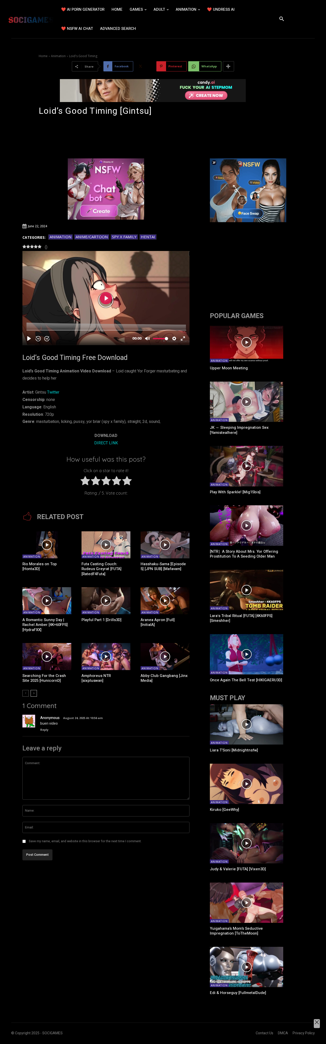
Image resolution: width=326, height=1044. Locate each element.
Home (43, 56)
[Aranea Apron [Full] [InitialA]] (165, 600)
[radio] (85, 482)
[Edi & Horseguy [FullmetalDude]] (246, 967)
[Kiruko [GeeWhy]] (246, 784)
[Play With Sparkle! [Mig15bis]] (246, 466)
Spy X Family (124, 236)
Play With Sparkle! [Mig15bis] (235, 492)
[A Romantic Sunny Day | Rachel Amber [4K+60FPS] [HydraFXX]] (46, 600)
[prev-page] (25, 693)
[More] (228, 66)
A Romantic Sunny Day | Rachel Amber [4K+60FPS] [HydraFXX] (45, 625)
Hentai (148, 236)
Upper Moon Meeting (229, 368)
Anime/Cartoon (92, 236)
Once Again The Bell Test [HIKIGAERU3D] (246, 680)
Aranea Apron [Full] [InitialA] (158, 622)
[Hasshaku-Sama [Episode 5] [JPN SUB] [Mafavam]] (165, 544)
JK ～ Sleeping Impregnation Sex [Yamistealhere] (239, 430)
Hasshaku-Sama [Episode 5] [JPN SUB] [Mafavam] (163, 566)
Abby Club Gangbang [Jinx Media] (164, 678)
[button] (282, 19)
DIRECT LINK (106, 443)
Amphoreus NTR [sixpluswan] (96, 678)
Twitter (53, 392)
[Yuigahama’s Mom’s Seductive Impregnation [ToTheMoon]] (246, 903)
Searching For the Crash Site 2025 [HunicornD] (44, 678)
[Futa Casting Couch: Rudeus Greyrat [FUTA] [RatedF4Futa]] (106, 544)
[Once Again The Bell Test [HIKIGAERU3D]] (246, 654)
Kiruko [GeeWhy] (224, 809)
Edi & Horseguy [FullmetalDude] (238, 993)
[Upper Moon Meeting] (246, 342)
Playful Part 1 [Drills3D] (101, 620)
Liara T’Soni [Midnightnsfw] (234, 750)
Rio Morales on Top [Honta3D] (39, 566)
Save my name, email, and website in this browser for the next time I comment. (85, 841)
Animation (58, 56)
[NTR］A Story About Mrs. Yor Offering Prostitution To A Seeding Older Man (244, 554)
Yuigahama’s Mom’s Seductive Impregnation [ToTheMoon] (236, 931)
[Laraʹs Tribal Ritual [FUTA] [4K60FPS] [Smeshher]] (246, 590)
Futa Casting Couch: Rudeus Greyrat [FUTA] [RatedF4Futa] (101, 569)
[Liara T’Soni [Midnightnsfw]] (246, 724)
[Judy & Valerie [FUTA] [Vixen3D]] (246, 843)
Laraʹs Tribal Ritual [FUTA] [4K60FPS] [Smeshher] (241, 618)
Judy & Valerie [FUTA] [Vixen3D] (238, 869)
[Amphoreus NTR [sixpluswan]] (106, 656)
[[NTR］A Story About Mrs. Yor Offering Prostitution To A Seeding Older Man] (246, 525)
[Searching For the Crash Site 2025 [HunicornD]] (46, 656)
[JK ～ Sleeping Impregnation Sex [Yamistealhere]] (246, 402)
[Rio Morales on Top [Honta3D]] (46, 544)
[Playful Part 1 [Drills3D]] (106, 600)
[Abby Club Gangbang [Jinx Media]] (165, 656)
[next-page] (34, 693)
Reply (44, 730)
